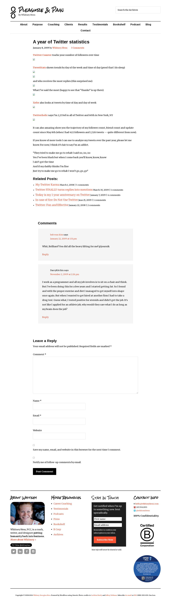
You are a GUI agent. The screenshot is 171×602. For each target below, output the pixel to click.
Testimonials (61, 508)
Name (37, 400)
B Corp (57, 529)
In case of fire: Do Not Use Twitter (56, 200)
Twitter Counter (42, 55)
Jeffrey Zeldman (111, 595)
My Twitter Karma (47, 184)
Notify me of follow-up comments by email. (57, 462)
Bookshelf (59, 524)
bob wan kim (56, 234)
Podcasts (59, 513)
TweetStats (39, 67)
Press (57, 519)
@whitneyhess (143, 510)
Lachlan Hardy (96, 595)
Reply (45, 254)
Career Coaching (63, 503)
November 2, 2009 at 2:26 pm (64, 274)
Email (37, 415)
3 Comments (77, 48)
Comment (39, 354)
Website (37, 430)
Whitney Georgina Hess (41, 595)
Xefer (36, 102)
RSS (135, 595)
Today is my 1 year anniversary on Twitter (62, 195)
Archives (58, 534)
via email (128, 595)
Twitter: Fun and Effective (51, 205)
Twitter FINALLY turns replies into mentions (64, 189)
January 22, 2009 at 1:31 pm (63, 238)
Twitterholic (40, 115)
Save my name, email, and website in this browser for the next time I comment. (77, 449)
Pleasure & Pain (41, 10)
